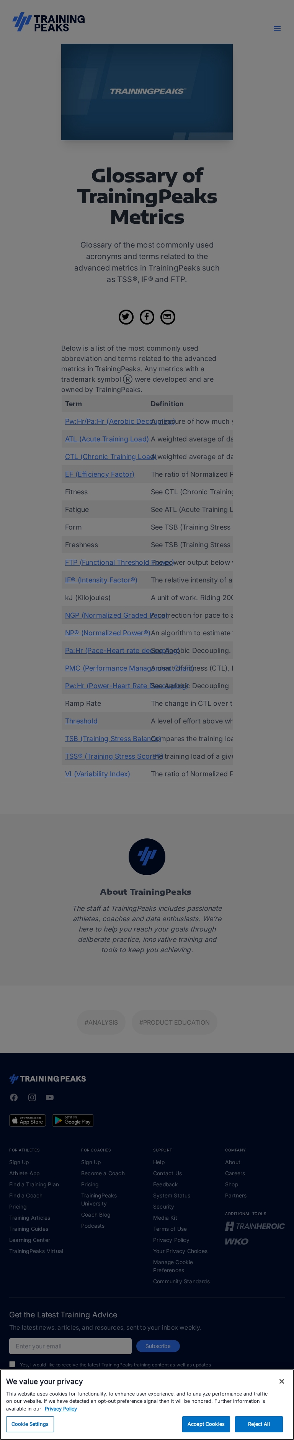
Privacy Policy (61, 1409)
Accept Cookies (206, 1424)
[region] (147, 1404)
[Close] (281, 1381)
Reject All (259, 1424)
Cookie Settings (30, 1424)
